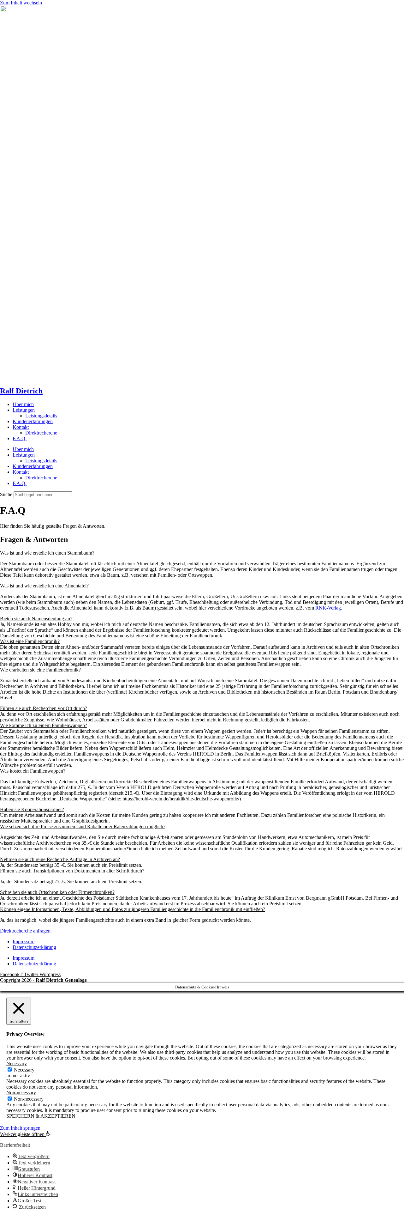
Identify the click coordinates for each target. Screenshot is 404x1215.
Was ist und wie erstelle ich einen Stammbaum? (47, 553)
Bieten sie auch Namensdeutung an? (36, 618)
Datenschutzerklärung (34, 947)
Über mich (23, 404)
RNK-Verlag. (328, 608)
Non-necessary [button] (21, 1092)
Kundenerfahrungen (33, 421)
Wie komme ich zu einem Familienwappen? (43, 725)
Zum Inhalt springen (20, 1128)
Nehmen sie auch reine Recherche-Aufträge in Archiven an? (60, 859)
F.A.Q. (20, 438)
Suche (6, 494)
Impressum (23, 941)
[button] (202, 553)
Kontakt (21, 427)
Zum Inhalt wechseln (21, 2)
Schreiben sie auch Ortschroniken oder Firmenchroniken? (57, 892)
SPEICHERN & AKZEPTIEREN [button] (40, 1116)
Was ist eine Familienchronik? (30, 641)
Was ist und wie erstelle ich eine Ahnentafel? (44, 585)
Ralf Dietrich (21, 391)
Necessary (24, 1069)
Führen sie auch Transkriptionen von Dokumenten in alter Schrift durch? (72, 870)
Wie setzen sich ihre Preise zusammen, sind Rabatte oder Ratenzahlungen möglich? (82, 826)
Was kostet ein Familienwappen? (32, 771)
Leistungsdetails (41, 415)
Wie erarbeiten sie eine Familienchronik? (40, 669)
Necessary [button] (16, 1063)
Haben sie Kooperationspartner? (32, 809)
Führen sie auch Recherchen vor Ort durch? (43, 708)
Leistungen (24, 410)
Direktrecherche (41, 432)
